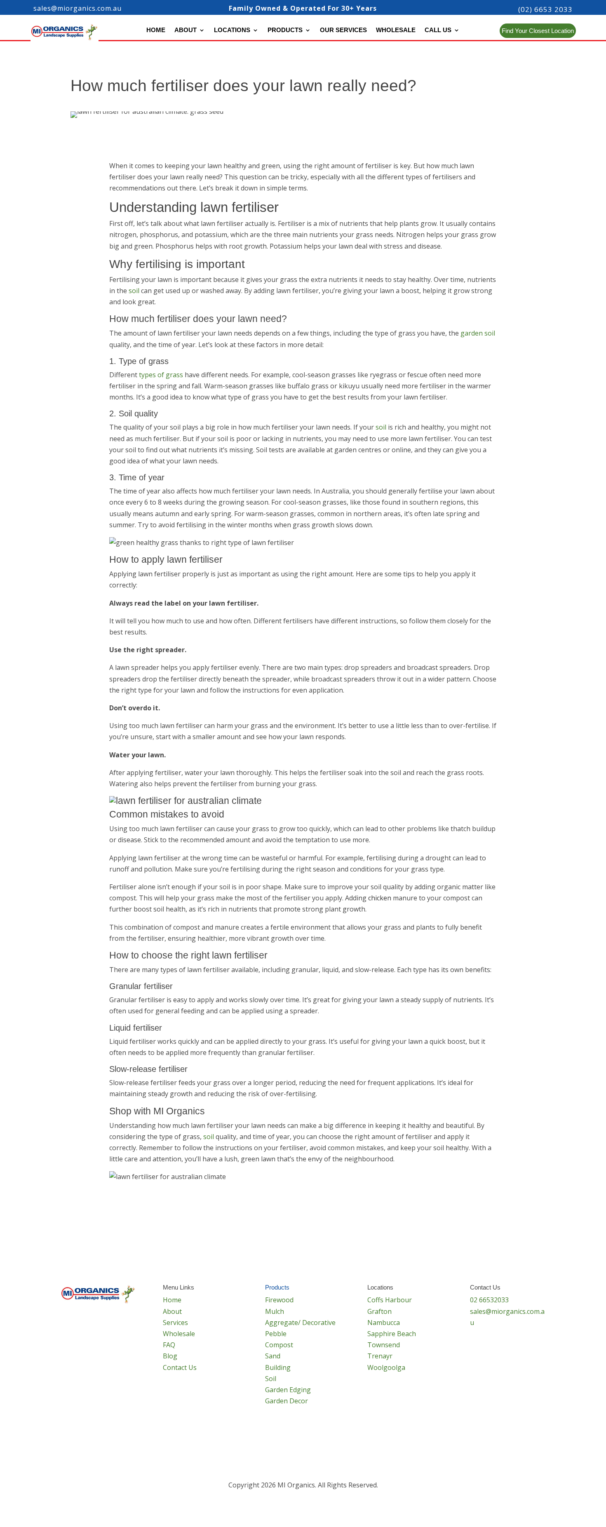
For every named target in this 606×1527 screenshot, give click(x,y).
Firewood (279, 1299)
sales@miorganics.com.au (77, 8)
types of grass (161, 374)
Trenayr (379, 1355)
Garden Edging (288, 1389)
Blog (170, 1355)
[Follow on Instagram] (493, 1348)
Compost (279, 1344)
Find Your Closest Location (538, 30)
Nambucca (383, 1322)
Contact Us (180, 1367)
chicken (379, 897)
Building (278, 1367)
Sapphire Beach (391, 1333)
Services (175, 1322)
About (185, 30)
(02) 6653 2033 (545, 9)
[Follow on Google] (509, 1348)
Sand (272, 1355)
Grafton (379, 1311)
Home (155, 30)
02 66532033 (489, 1299)
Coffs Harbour (389, 1299)
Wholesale (396, 30)
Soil (270, 1378)
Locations (232, 30)
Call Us (438, 30)
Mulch (274, 1311)
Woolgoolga (386, 1367)
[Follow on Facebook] (476, 1348)
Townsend (383, 1344)
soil (134, 290)
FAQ (169, 1344)
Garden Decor (286, 1400)
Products (285, 30)
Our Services (343, 30)
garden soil (477, 333)
